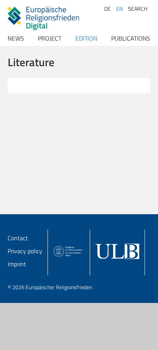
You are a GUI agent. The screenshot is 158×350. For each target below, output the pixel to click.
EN (119, 9)
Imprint (17, 264)
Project (49, 38)
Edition (86, 38)
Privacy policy (25, 251)
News (16, 38)
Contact (18, 238)
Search (137, 9)
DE (107, 9)
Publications (130, 38)
